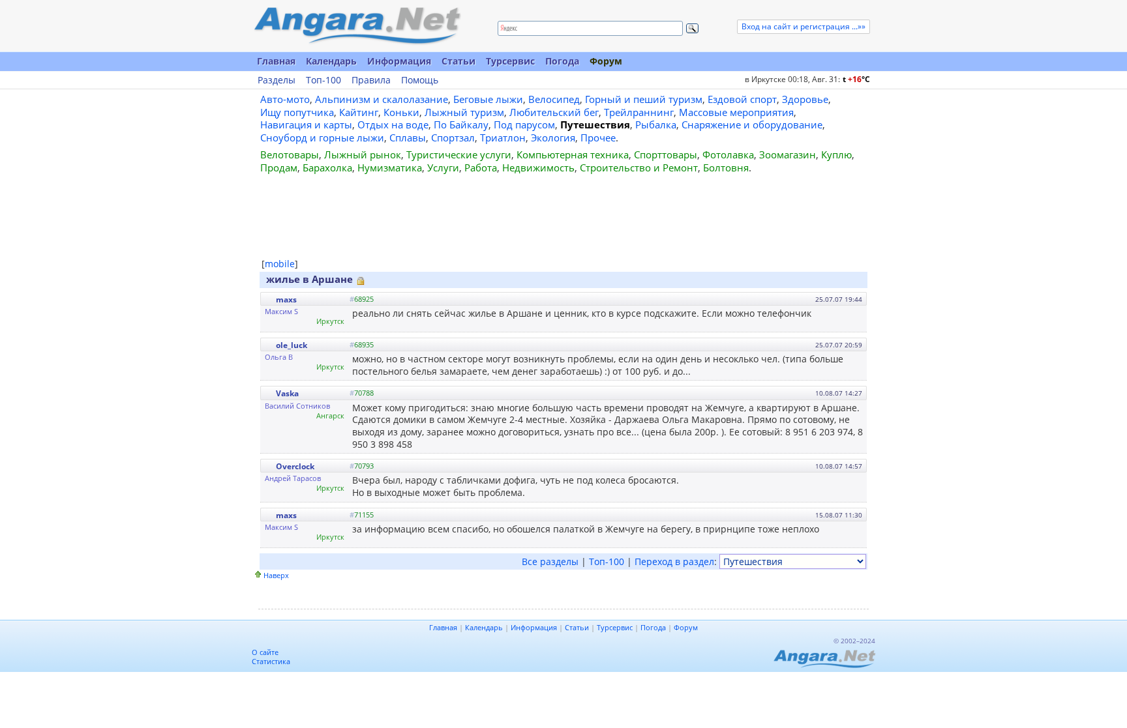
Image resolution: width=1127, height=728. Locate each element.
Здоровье (805, 99)
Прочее (598, 137)
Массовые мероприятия (736, 112)
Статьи (458, 61)
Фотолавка (728, 154)
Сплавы (407, 137)
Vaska (287, 393)
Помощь (419, 80)
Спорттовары (665, 154)
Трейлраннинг (639, 112)
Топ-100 (323, 80)
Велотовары (289, 154)
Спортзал (453, 137)
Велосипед (554, 99)
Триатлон (503, 137)
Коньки (401, 112)
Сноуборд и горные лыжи (322, 137)
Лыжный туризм (464, 112)
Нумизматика (389, 167)
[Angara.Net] (356, 26)
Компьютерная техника (573, 154)
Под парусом (524, 124)
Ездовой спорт (742, 99)
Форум (606, 61)
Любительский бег (554, 112)
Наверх (276, 575)
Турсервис (510, 61)
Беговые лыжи (488, 99)
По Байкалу (461, 124)
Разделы (276, 80)
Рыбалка (655, 124)
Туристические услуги (458, 154)
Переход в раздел (674, 561)
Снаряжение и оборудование (752, 124)
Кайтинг (358, 112)
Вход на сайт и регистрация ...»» (803, 26)
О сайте (265, 652)
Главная (276, 61)
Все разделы (550, 561)
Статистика (271, 661)
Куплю (836, 154)
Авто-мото (285, 99)
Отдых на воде (392, 124)
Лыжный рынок (362, 154)
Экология (553, 137)
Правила (371, 80)
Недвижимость (538, 167)
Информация (399, 61)
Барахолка (327, 167)
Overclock (295, 466)
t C (856, 79)
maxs (286, 299)
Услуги (443, 167)
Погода (562, 61)
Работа (480, 167)
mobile (280, 263)
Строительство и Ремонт (639, 167)
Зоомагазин (787, 154)
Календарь (331, 61)
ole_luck (291, 345)
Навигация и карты (306, 124)
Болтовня (726, 167)
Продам (278, 167)
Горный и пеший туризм (643, 99)
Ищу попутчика (297, 112)
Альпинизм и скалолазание (381, 99)
